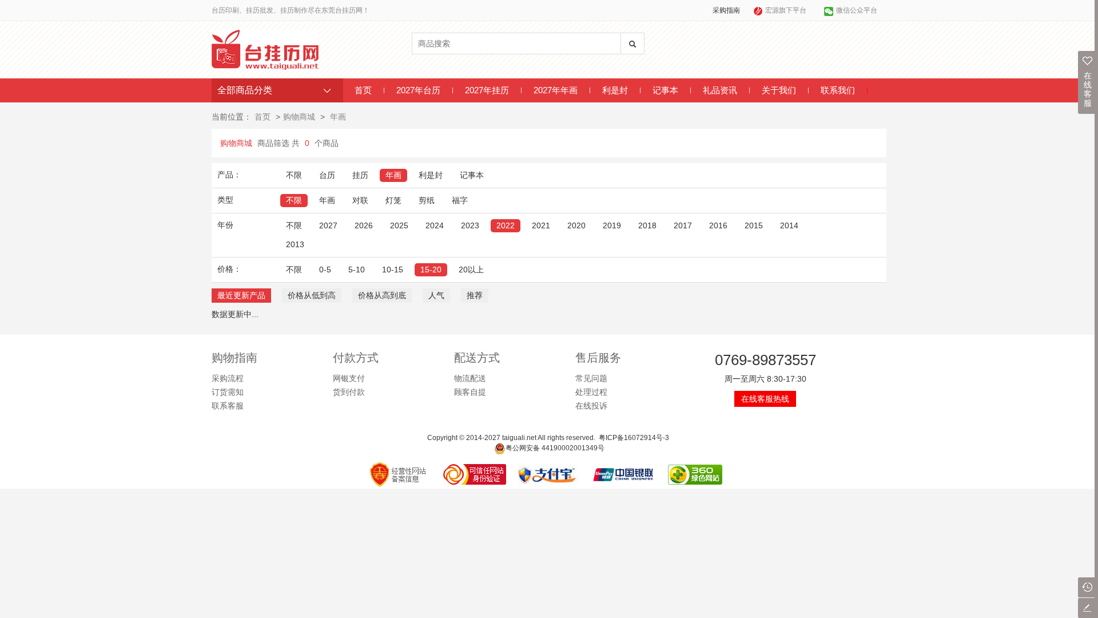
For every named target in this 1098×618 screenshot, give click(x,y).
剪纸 (427, 200)
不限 (294, 175)
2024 (434, 225)
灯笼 (393, 200)
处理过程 (591, 392)
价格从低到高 (312, 295)
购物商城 (299, 116)
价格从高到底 (382, 295)
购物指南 (234, 357)
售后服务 (598, 357)
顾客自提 (470, 392)
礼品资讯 (720, 90)
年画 (338, 116)
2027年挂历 (487, 90)
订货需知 (228, 392)
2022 (505, 225)
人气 (436, 295)
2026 (364, 225)
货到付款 (349, 392)
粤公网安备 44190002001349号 (555, 448)
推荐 (475, 295)
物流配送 (470, 378)
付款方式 (356, 357)
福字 (460, 200)
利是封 (615, 90)
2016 (718, 225)
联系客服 (228, 405)
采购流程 (228, 378)
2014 (789, 225)
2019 (612, 225)
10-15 (392, 269)
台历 (327, 175)
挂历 (360, 175)
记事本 (665, 90)
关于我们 (779, 90)
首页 (363, 90)
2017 (683, 225)
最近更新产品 (241, 295)
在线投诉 (591, 405)
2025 (399, 225)
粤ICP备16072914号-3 (634, 438)
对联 (360, 200)
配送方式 (477, 357)
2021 (541, 225)
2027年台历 (418, 90)
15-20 (430, 269)
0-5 (325, 269)
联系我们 (838, 90)
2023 (470, 225)
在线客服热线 (765, 398)
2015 (754, 225)
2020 (576, 225)
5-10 (356, 269)
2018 (647, 225)
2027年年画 (556, 90)
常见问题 (591, 378)
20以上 (471, 269)
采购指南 (726, 10)
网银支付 (349, 378)
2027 (328, 225)
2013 (295, 244)
